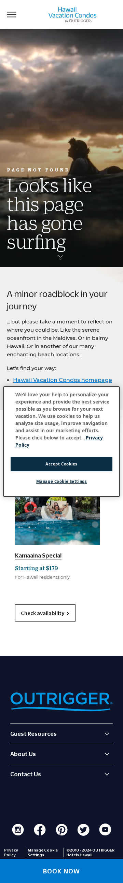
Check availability (42, 613)
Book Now (61, 871)
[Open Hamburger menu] (11, 14)
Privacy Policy (11, 852)
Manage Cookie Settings (61, 481)
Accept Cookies (61, 463)
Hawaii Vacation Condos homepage (62, 380)
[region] (61, 441)
